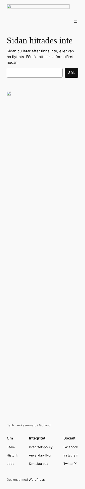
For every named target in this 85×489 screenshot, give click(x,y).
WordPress (37, 479)
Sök (71, 72)
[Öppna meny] (75, 21)
